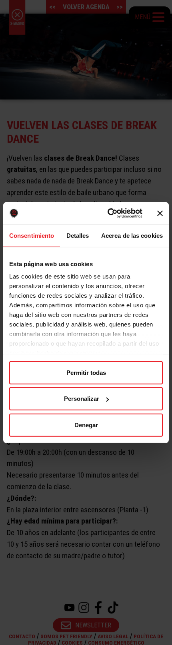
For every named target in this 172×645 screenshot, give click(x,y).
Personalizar (81, 398)
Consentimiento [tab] (31, 235)
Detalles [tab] (77, 235)
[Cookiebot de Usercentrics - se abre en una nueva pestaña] (108, 213)
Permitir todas (86, 372)
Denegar (86, 424)
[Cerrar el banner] (160, 213)
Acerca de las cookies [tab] (132, 235)
